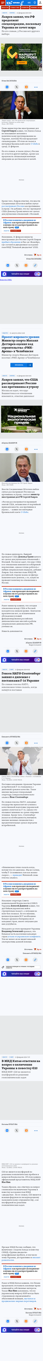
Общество (7, 228)
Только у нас (15, 7)
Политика (12, 12)
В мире (12, 664)
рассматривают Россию (13, 203)
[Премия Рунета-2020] (22, 3)
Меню (3, 2)
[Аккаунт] (40, 2)
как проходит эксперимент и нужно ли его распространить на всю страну (20, 221)
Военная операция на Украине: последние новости (21, 965)
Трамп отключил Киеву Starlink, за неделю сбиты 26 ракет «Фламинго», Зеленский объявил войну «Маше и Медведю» (26, 993)
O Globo (12, 144)
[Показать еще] (35, 86)
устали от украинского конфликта (18, 935)
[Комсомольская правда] (13, 2)
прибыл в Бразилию (11, 239)
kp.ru (39, 252)
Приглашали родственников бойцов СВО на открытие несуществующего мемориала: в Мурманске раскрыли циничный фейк (26, 1009)
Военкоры (26, 7)
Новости (5, 7)
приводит (17, 873)
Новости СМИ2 (6, 277)
